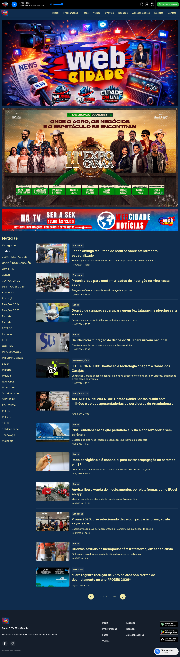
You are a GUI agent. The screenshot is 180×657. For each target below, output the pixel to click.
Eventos (109, 12)
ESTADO (7, 328)
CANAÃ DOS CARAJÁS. (17, 262)
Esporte (7, 316)
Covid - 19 (8, 268)
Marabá (6, 369)
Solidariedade (10, 429)
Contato (172, 12)
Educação (8, 298)
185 (115, 596)
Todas (6, 251)
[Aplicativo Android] (147, 4)
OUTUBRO (8, 399)
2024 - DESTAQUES (14, 256)
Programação (70, 12)
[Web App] (142, 4)
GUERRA (7, 345)
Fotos (86, 12)
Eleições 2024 (11, 304)
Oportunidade (10, 393)
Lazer (5, 363)
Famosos (7, 334)
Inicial (55, 12)
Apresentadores (141, 12)
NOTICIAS (8, 381)
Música (6, 375)
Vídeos (96, 12)
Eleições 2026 (11, 310)
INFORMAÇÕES (11, 351)
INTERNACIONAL (12, 357)
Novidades (8, 387)
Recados (123, 12)
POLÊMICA (9, 405)
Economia (8, 292)
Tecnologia (8, 434)
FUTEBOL (8, 339)
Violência (7, 440)
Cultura (6, 274)
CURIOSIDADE (11, 280)
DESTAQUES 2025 (13, 286)
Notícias (158, 12)
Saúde (6, 422)
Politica (6, 417)
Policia (6, 411)
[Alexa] (152, 4)
